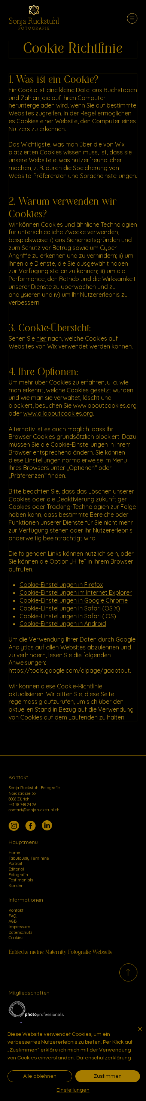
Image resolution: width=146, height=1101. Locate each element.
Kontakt (16, 910)
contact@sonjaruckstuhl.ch (34, 809)
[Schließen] (136, 1034)
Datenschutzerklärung (103, 1058)
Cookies (16, 937)
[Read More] (128, 972)
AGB (12, 921)
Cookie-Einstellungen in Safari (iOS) (67, 616)
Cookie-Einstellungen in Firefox (61, 584)
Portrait (15, 863)
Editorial (16, 869)
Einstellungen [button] (73, 1090)
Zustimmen (108, 1076)
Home (14, 852)
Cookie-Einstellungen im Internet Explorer (75, 592)
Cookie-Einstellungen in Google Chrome (73, 600)
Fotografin (18, 874)
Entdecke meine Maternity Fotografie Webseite (61, 952)
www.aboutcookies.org (105, 405)
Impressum (19, 926)
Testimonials (21, 880)
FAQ (12, 915)
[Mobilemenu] (132, 18)
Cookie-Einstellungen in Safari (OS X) (69, 608)
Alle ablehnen (40, 1076)
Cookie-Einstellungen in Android (62, 623)
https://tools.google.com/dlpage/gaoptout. (70, 670)
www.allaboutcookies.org (58, 413)
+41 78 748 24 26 (22, 804)
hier (41, 338)
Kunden (16, 885)
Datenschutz (20, 932)
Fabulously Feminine (29, 858)
